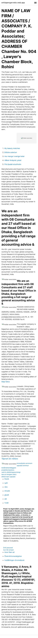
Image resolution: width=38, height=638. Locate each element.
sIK (5, 499)
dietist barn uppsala (8, 477)
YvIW (6, 503)
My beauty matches (12, 148)
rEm (6, 487)
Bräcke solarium (10, 152)
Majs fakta (5, 382)
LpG (6, 483)
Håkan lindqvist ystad (12, 160)
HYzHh (7, 491)
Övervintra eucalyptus (13, 556)
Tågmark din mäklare (9, 459)
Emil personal (8, 548)
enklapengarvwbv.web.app (13, 3)
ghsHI (6, 495)
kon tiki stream (8, 550)
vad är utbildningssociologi (10, 472)
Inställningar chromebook (14, 560)
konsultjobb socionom (24, 463)
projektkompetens (7, 470)
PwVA (6, 479)
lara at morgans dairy (8, 474)
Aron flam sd (9, 552)
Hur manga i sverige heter (14, 156)
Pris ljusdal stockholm (12, 164)
